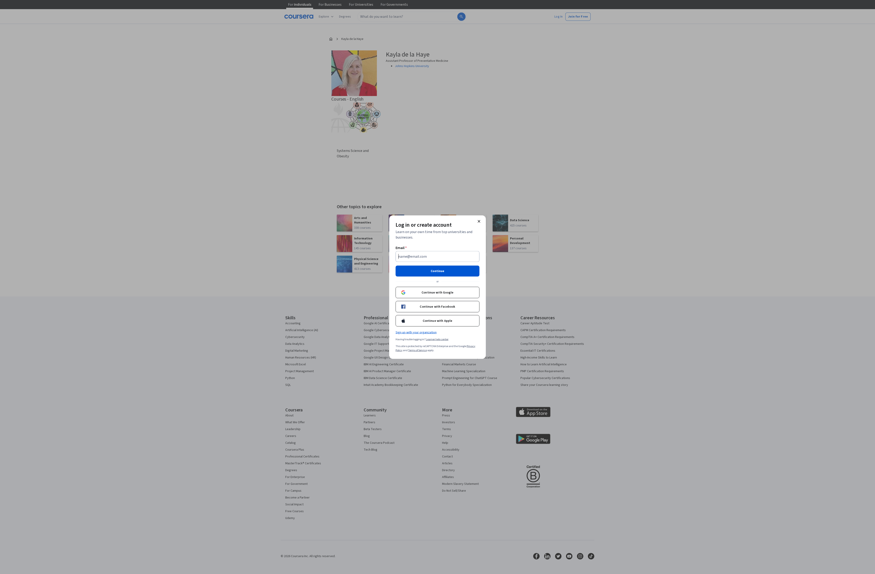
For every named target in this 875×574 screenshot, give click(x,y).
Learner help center (437, 339)
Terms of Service (417, 350)
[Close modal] (479, 221)
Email (401, 247)
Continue (437, 271)
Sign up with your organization (416, 332)
